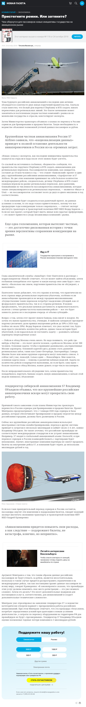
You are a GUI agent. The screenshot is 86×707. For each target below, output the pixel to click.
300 (53, 655)
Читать (77, 37)
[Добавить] (82, 3)
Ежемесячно (29, 639)
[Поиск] (76, 3)
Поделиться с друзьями (40, 685)
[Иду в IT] (42, 257)
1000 (54, 649)
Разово (54, 639)
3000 (28, 649)
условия (56, 673)
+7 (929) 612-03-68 (28, 694)
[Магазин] (70, 3)
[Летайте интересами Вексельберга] (42, 556)
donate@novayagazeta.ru (48, 692)
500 (27, 655)
